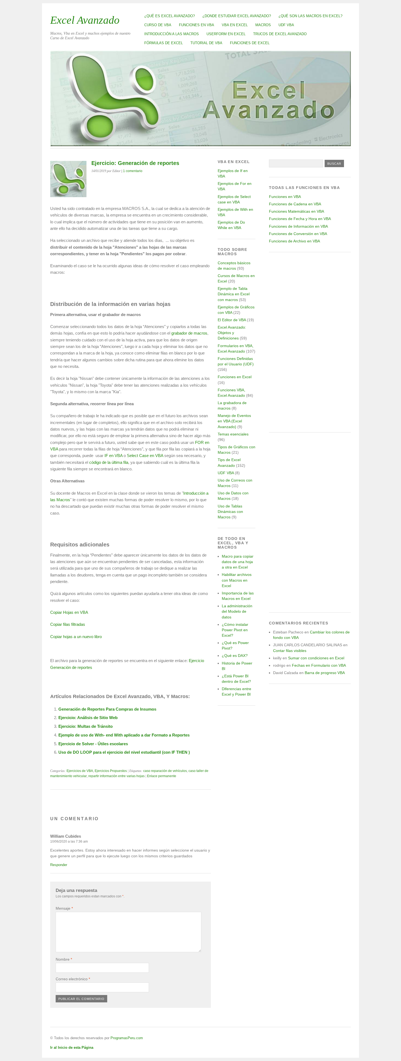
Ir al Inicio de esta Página (71, 1047)
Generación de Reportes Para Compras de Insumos (107, 709)
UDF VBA (286, 25)
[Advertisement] (310, 342)
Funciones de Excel (250, 43)
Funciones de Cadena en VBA (295, 204)
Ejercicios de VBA (80, 771)
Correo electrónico (73, 979)
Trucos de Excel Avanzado (280, 34)
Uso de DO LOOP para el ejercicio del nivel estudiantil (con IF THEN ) (124, 752)
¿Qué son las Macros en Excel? (310, 16)
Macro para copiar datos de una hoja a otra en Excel (237, 561)
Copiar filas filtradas (67, 624)
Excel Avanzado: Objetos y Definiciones (232, 332)
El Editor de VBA (232, 320)
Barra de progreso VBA (325, 673)
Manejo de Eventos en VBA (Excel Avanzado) (234, 421)
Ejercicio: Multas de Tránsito (85, 726)
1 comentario (132, 171)
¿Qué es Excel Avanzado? (169, 16)
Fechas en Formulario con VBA (319, 665)
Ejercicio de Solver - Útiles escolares (93, 743)
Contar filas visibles (289, 650)
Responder (58, 865)
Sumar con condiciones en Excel (316, 658)
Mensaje (64, 908)
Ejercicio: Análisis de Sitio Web (88, 717)
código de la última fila (108, 462)
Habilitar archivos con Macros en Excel (237, 580)
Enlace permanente (161, 776)
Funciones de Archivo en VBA (294, 241)
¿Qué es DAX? (235, 655)
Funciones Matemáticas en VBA (296, 211)
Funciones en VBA (196, 25)
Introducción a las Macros (171, 34)
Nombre (64, 959)
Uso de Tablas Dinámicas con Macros (230, 511)
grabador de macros (189, 333)
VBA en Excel (235, 25)
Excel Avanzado (84, 20)
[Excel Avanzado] (200, 144)
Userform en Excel (226, 34)
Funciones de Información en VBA (298, 226)
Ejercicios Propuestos (111, 771)
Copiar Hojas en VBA (69, 612)
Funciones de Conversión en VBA (298, 234)
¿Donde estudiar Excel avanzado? (236, 16)
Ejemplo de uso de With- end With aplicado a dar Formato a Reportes (124, 735)
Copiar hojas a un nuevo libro (76, 636)
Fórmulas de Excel (163, 43)
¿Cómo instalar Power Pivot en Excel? (235, 630)
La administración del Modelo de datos (237, 611)
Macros (263, 25)
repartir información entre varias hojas (116, 776)
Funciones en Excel (235, 377)
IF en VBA (113, 455)
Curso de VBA (157, 25)
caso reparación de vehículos (165, 771)
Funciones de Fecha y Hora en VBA (300, 219)
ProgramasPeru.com (126, 1038)
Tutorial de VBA (206, 43)
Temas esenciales (233, 434)
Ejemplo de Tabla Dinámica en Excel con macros (234, 294)
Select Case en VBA (145, 455)
